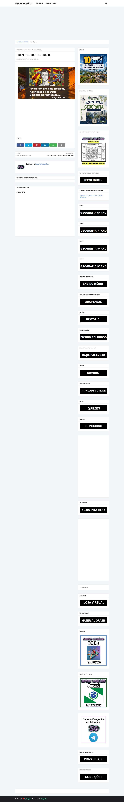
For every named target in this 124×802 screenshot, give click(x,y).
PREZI (26, 49)
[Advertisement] (62, 23)
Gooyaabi (43, 799)
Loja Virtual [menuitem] (39, 3)
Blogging (28, 799)
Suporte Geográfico (23, 3)
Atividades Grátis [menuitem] (51, 3)
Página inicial (20, 49)
